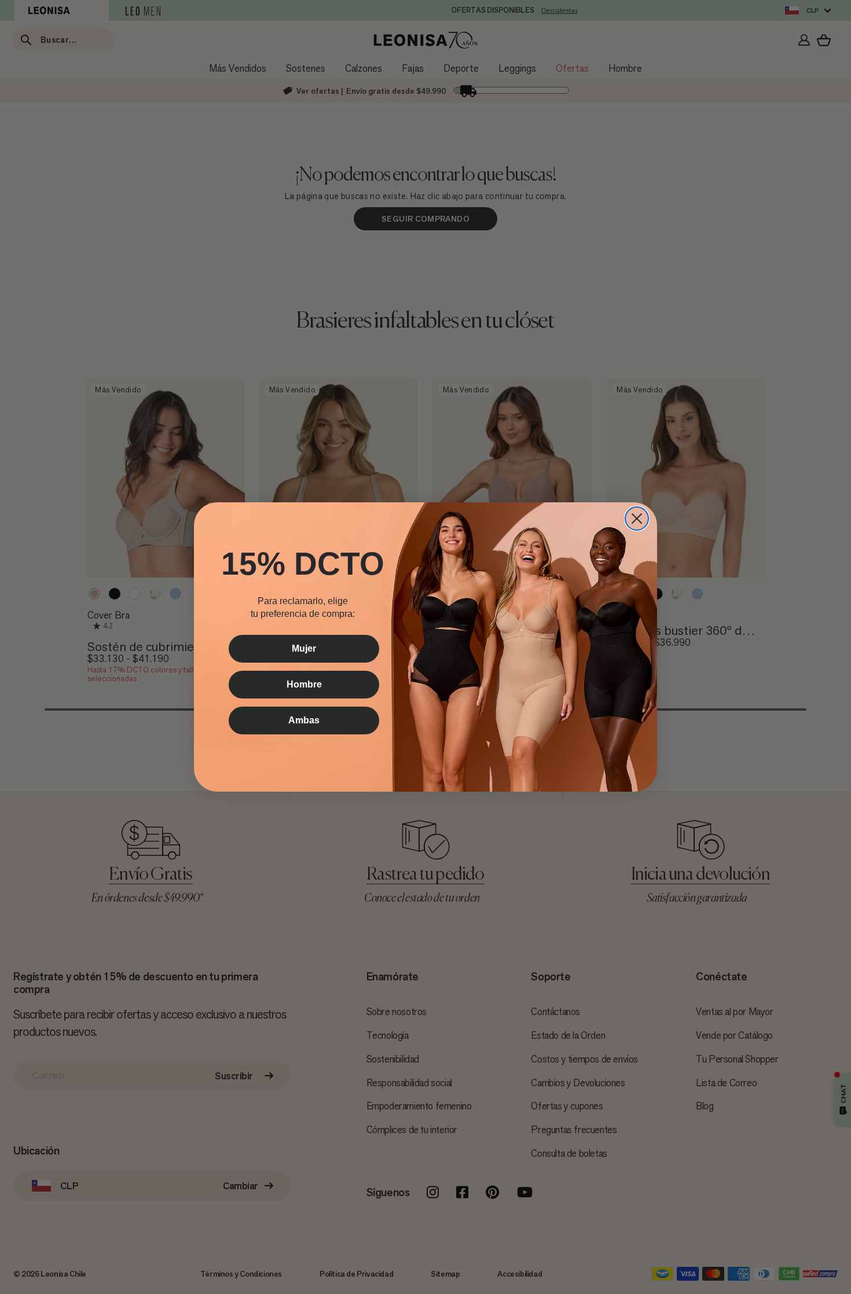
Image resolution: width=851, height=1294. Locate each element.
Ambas (304, 720)
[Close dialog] (636, 518)
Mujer (304, 648)
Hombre (304, 684)
